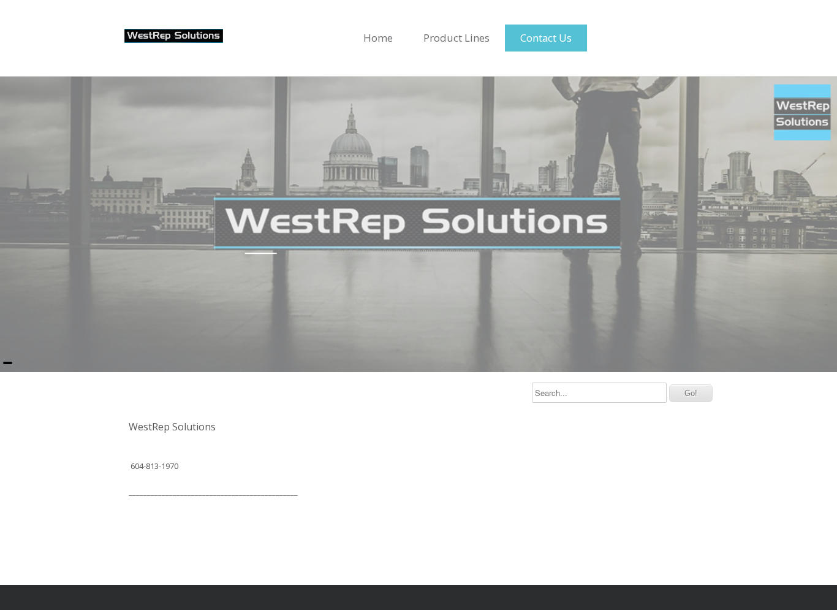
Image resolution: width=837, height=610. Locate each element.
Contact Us (546, 38)
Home (378, 38)
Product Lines (456, 38)
